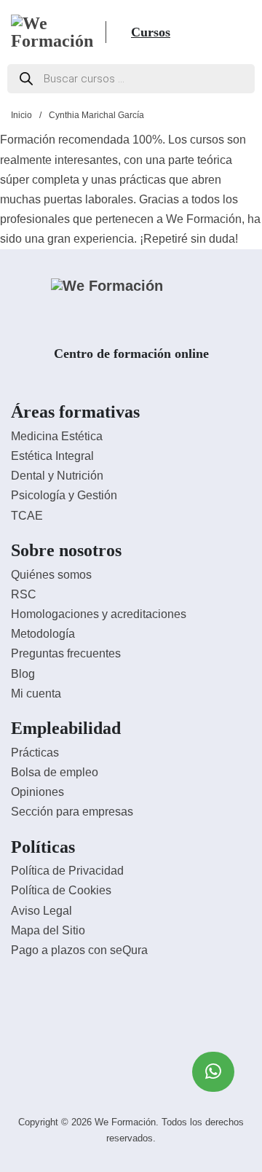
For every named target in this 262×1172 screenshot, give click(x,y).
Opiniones (37, 792)
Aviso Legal (41, 911)
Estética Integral (52, 456)
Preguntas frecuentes (66, 653)
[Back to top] (211, 1128)
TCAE (27, 515)
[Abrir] (120, 32)
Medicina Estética (57, 436)
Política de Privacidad (67, 870)
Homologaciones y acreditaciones (98, 614)
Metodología (43, 634)
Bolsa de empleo (54, 772)
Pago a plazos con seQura (79, 950)
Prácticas (35, 752)
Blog (23, 674)
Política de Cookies (61, 890)
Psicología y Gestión (64, 495)
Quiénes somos (51, 575)
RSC (23, 594)
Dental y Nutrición (57, 475)
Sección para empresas (72, 811)
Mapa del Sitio (48, 930)
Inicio (21, 115)
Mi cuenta (36, 693)
